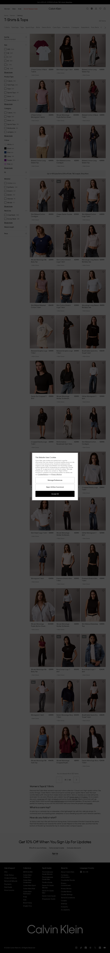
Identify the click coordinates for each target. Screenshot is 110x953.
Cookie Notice (43, 474)
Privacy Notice (56, 474)
